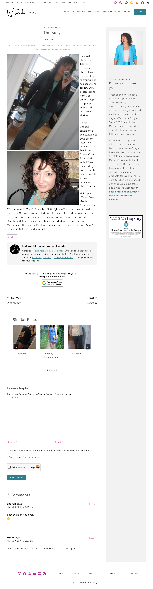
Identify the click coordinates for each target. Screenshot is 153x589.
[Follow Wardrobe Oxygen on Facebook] (24, 573)
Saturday (92, 301)
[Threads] (148, 3)
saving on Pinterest (63, 257)
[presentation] (24, 337)
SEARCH (140, 12)
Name (12, 442)
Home (61, 574)
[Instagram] (115, 3)
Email (59, 442)
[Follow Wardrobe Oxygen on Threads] (29, 573)
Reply (92, 504)
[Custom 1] (137, 3)
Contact (93, 574)
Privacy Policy (113, 574)
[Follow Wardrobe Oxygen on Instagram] (19, 573)
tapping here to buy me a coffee (47, 250)
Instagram (61, 3)
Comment (13, 397)
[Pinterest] (121, 3)
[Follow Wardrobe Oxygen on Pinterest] (44, 573)
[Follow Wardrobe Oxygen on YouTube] (34, 573)
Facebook (72, 3)
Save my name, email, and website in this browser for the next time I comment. (51, 450)
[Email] (131, 3)
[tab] (47, 370)
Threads (84, 3)
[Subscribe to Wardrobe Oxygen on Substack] (39, 573)
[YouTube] (126, 3)
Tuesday (76, 353)
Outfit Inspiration (52, 28)
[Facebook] (142, 3)
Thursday (21, 353)
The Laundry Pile (45, 3)
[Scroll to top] (148, 580)
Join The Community (25, 3)
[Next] (88, 346)
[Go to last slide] (16, 346)
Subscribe (8, 3)
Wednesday (14, 301)
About (76, 574)
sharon (11, 504)
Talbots (12, 237)
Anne (10, 537)
